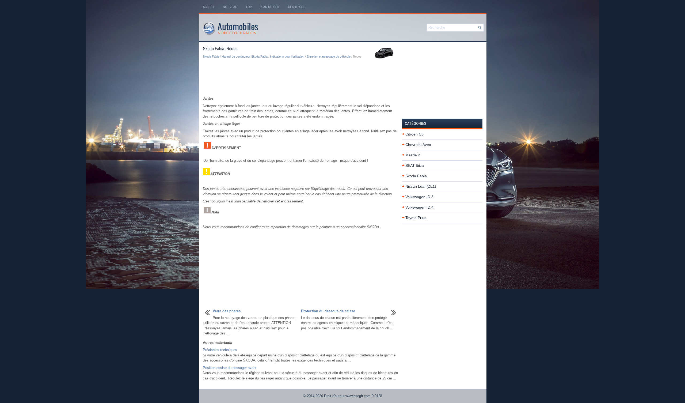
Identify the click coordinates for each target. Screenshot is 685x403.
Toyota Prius (415, 218)
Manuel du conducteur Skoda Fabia (245, 56)
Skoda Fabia (211, 56)
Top (248, 7)
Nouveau (230, 7)
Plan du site (270, 7)
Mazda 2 (412, 155)
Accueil (209, 7)
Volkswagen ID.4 (419, 207)
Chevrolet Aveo (418, 144)
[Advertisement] (300, 78)
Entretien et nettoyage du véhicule (329, 56)
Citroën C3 (414, 134)
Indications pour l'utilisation (287, 56)
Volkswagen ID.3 (419, 197)
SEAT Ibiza (414, 165)
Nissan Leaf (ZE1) (420, 186)
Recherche (297, 7)
